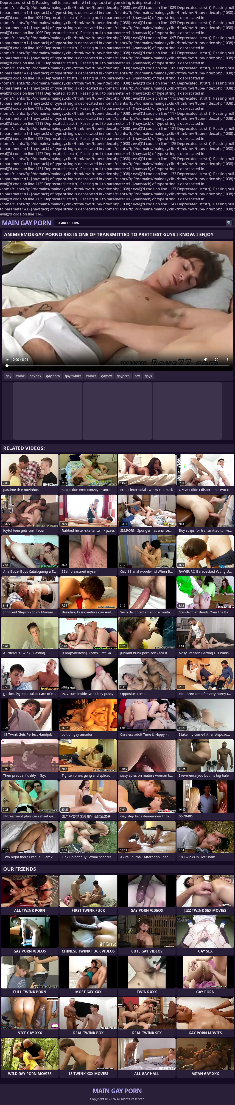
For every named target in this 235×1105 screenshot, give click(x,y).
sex (137, 376)
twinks (91, 376)
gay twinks (73, 376)
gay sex (35, 376)
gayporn (123, 376)
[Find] (229, 223)
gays (148, 376)
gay (8, 376)
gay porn (53, 376)
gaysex (106, 376)
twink (20, 376)
